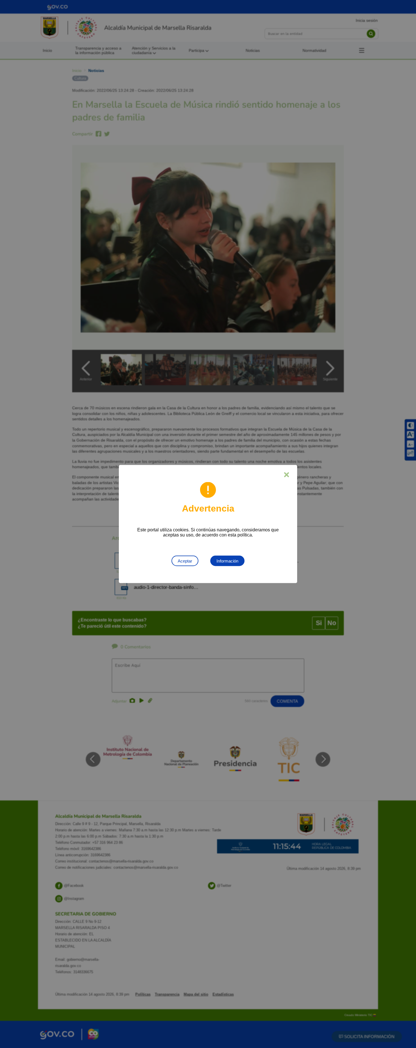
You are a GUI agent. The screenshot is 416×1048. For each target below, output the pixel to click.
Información (227, 561)
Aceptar (185, 561)
